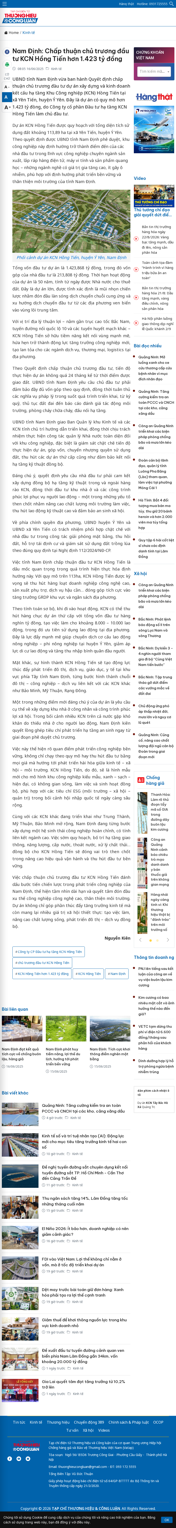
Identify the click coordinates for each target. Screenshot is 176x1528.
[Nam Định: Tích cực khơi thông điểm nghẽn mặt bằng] (110, 1028)
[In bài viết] (7, 64)
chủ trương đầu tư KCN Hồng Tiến (43, 962)
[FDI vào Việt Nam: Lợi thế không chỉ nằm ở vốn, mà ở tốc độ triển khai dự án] (20, 1268)
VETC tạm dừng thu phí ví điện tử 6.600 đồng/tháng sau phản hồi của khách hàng (155, 1037)
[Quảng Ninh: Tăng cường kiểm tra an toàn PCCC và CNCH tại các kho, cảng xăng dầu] (20, 1114)
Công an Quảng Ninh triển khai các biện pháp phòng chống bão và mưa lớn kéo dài (155, 437)
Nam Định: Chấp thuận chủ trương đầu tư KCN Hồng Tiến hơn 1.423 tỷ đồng (70, 55)
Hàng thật (126, 4)
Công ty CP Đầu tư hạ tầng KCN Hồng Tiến (50, 951)
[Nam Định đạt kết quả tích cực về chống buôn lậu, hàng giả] (22, 1028)
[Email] (28, 1458)
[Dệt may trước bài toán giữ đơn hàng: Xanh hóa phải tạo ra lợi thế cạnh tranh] (20, 1298)
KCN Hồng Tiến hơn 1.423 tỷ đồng (43, 973)
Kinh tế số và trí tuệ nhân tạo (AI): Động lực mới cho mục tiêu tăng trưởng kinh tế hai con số (84, 1141)
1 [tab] (150, 940)
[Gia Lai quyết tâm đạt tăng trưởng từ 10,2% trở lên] (20, 1390)
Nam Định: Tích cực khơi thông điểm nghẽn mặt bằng (110, 1054)
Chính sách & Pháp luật (129, 1422)
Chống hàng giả (155, 780)
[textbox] (154, 71)
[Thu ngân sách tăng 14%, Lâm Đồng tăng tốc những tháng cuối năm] (20, 1207)
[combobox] (154, 72)
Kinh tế (28, 33)
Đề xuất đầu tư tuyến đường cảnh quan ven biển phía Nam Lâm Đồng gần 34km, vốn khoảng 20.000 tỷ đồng (83, 1356)
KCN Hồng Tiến (89, 973)
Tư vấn (72, 1430)
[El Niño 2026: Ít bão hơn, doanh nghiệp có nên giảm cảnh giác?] (20, 1237)
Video (140, 178)
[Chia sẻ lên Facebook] (7, 51)
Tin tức (19, 1422)
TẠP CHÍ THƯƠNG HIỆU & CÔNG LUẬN (86, 1508)
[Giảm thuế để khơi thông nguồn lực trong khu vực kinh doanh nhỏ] (20, 1329)
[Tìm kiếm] (171, 4)
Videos (104, 1430)
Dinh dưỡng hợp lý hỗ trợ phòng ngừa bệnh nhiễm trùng (156, 1066)
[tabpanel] (154, 864)
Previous (140, 940)
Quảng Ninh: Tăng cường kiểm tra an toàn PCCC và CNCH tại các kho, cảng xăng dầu (156, 402)
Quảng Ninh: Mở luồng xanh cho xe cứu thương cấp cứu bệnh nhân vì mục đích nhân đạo (155, 368)
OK (167, 1520)
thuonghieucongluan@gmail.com (82, 1466)
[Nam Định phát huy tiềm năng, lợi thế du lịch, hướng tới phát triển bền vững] (66, 1028)
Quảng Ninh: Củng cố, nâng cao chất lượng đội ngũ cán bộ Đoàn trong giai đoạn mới (156, 746)
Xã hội (140, 573)
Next (168, 940)
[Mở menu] (4, 4)
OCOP (158, 1422)
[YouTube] (18, 1458)
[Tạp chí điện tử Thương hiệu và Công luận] (26, 1446)
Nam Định (118, 973)
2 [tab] (157, 940)
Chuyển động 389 (89, 1422)
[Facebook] (9, 1458)
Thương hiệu (58, 1422)
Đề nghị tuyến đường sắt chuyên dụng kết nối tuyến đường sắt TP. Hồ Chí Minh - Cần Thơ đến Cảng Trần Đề (85, 1173)
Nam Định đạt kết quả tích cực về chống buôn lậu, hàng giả (21, 1054)
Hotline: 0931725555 (152, 4)
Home (13, 33)
